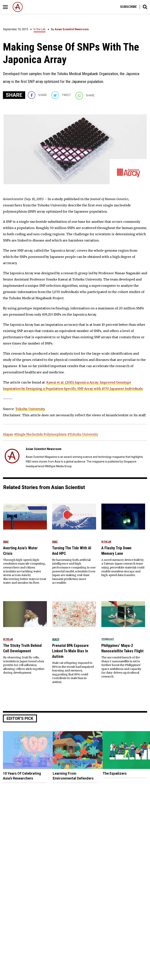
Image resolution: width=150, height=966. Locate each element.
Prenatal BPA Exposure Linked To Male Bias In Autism (70, 651)
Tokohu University (30, 409)
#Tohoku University (82, 434)
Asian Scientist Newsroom (72, 29)
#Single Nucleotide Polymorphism (40, 434)
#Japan (8, 434)
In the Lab (40, 29)
